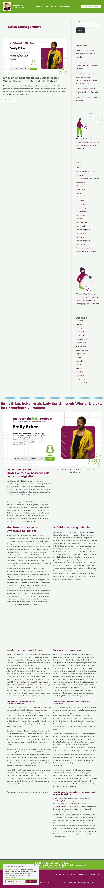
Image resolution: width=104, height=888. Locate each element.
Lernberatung (81, 200)
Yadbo (48, 882)
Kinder (78, 193)
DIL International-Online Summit (87, 179)
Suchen (78, 21)
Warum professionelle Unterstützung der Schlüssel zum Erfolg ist (87, 65)
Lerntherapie (80, 237)
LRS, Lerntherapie (82, 244)
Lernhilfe (79, 219)
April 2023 (79, 368)
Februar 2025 (80, 332)
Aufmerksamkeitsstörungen (85, 171)
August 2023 (80, 354)
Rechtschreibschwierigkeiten (86, 252)
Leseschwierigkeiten (83, 241)
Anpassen (9, 881)
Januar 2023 (80, 379)
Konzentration (81, 197)
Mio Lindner (18, 5)
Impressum (72, 883)
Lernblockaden (81, 204)
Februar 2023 (80, 376)
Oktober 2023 (81, 346)
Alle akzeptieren (31, 881)
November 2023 (81, 343)
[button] (91, 6)
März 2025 (79, 328)
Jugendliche (80, 190)
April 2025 (79, 324)
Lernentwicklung (82, 211)
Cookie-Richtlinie (11, 877)
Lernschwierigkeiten (83, 230)
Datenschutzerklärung (86, 883)
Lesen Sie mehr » (9, 99)
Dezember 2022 (81, 383)
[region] (21, 874)
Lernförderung (81, 215)
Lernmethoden (81, 222)
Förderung (80, 186)
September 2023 (82, 350)
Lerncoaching (81, 208)
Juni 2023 (79, 361)
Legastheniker (43, 682)
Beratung (79, 175)
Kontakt (62, 883)
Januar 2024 (80, 335)
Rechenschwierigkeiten (84, 248)
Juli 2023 (79, 357)
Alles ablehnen (19, 881)
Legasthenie (31, 481)
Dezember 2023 (81, 339)
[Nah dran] (36, 865)
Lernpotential (81, 226)
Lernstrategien (81, 233)
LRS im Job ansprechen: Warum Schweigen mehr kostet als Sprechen (87, 53)
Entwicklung (80, 182)
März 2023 (79, 372)
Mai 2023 (79, 365)
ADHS (78, 168)
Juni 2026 (79, 321)
